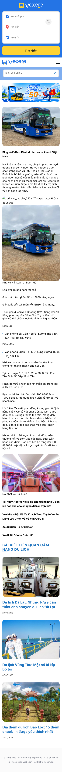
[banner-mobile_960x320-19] (31, 92)
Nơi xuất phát (17, 16)
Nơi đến (14, 27)
